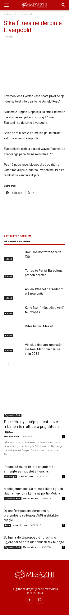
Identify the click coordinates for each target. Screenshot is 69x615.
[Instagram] (40, 600)
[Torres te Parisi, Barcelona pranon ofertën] (13, 273)
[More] (43, 45)
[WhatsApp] (34, 45)
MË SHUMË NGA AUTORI (17, 241)
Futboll (28, 14)
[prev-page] (6, 363)
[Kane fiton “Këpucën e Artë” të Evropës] (13, 310)
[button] (6, 5)
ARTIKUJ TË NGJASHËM (17, 236)
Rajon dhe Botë (12, 415)
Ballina (7, 14)
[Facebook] (8, 45)
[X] (16, 45)
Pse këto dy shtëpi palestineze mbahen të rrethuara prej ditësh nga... (31, 426)
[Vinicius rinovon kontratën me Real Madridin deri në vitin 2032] (13, 347)
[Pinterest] (25, 45)
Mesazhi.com (11, 436)
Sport (18, 14)
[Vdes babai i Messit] (13, 330)
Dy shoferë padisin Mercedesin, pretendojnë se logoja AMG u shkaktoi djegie (31, 515)
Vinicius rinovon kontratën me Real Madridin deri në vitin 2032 (43, 349)
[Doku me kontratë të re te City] (13, 255)
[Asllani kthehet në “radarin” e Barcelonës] (13, 293)
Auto (7, 525)
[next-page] (12, 363)
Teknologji (10, 476)
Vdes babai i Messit (39, 326)
